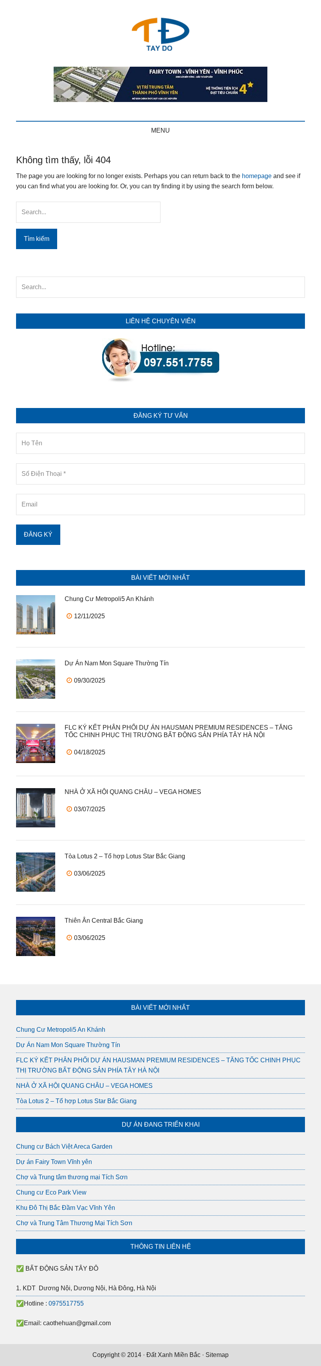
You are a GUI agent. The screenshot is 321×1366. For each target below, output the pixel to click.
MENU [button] (160, 130)
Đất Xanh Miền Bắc (173, 1354)
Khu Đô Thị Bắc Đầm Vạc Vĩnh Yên (65, 1207)
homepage (257, 176)
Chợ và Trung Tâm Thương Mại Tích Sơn (74, 1223)
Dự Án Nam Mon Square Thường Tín (117, 663)
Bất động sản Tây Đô (160, 33)
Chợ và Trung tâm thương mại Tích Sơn (72, 1177)
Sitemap (217, 1354)
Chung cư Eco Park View (51, 1192)
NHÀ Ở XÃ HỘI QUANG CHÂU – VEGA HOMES (133, 792)
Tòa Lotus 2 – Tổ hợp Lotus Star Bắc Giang (125, 856)
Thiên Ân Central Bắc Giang (104, 920)
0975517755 (66, 1303)
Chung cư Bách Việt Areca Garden (64, 1146)
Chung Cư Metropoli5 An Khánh (109, 599)
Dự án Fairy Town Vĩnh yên (54, 1161)
